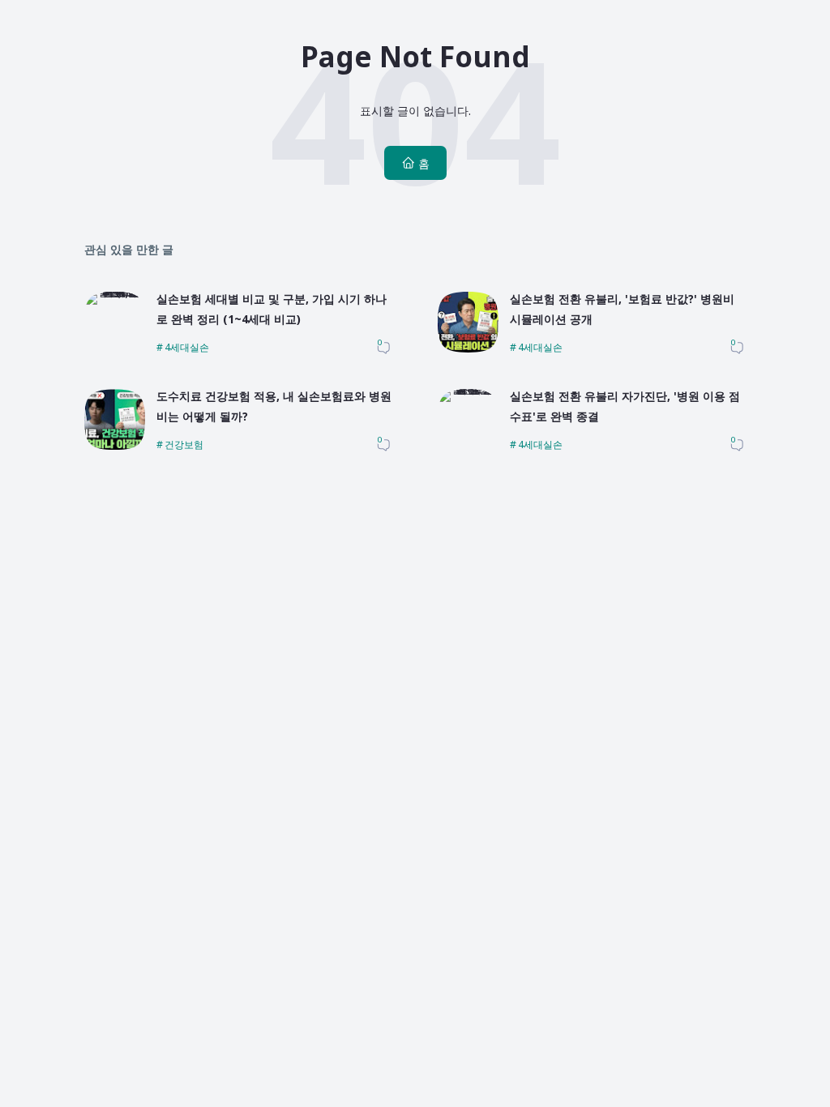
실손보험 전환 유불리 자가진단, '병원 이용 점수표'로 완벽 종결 (625, 406)
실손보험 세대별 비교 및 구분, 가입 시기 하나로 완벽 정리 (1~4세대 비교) (271, 309)
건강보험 (184, 444)
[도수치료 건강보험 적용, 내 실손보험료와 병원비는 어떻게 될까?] (114, 445)
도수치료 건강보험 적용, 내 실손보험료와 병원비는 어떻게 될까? (273, 406)
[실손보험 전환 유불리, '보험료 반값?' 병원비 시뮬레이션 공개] (468, 348)
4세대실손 (187, 347)
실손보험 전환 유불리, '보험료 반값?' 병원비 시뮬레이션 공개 (622, 309)
